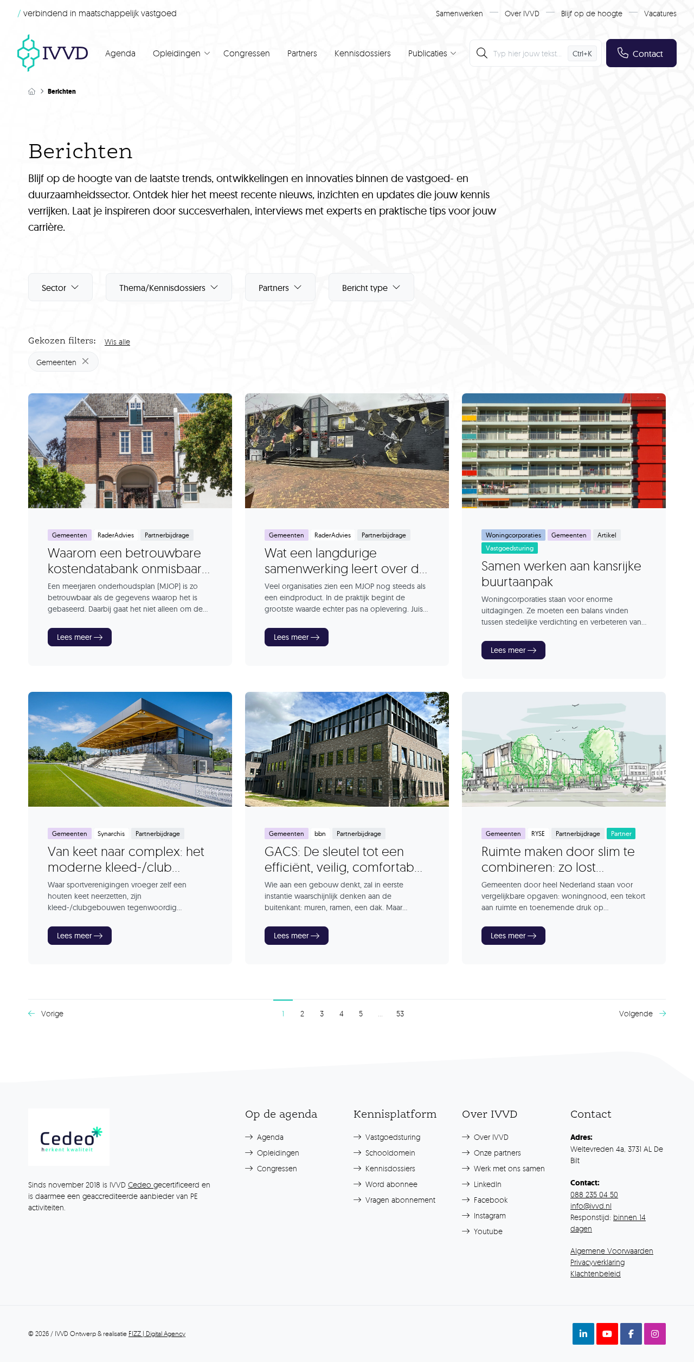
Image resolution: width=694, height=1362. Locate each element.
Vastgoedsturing (391, 1137)
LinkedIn (487, 1184)
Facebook (489, 1199)
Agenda (120, 53)
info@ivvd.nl (591, 1205)
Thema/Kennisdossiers (162, 287)
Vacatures (660, 13)
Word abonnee (390, 1184)
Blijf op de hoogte (591, 13)
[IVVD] (52, 53)
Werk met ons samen (508, 1168)
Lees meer (74, 637)
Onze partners (496, 1152)
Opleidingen (277, 1152)
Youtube (487, 1231)
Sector (54, 287)
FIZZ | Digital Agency (156, 1333)
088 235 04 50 (594, 1194)
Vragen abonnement (399, 1199)
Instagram (489, 1215)
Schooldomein (389, 1152)
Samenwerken (459, 13)
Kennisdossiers (363, 53)
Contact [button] (648, 53)
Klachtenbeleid (595, 1273)
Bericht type (365, 287)
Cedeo (140, 1184)
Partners (302, 53)
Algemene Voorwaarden (611, 1250)
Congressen (246, 53)
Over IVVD (522, 13)
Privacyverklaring (597, 1262)
